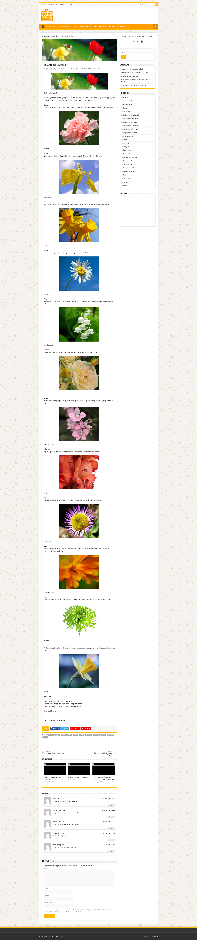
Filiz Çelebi (57, 799)
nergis (97, 735)
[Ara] (156, 4)
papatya (110, 735)
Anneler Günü (127, 101)
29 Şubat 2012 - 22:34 (108, 810)
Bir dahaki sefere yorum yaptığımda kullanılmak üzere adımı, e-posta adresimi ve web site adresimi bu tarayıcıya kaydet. (79, 910)
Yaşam (125, 182)
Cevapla (111, 805)
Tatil (129, 26)
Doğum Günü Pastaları (130, 125)
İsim (46, 889)
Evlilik (125, 140)
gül (81, 735)
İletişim (71, 4)
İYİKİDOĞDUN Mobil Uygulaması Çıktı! (133, 85)
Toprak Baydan (58, 822)
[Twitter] (140, 4)
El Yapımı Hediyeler (129, 136)
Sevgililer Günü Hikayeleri (131, 168)
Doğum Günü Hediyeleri (131, 115)
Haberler (112, 26)
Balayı (125, 108)
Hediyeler (122, 26)
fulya (75, 735)
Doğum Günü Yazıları (85, 68)
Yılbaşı (125, 185)
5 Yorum (98, 68)
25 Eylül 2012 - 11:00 (109, 833)
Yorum (46, 868)
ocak (103, 735)
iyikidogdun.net (50, 68)
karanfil (88, 735)
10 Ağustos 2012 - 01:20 (108, 821)
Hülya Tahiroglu (59, 810)
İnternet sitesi (48, 903)
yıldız (45, 737)
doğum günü (66, 735)
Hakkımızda (62, 4)
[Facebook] (138, 4)
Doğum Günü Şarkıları (130, 129)
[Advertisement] (114, 13)
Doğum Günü (51, 26)
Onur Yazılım (154, 936)
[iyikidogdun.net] (47, 14)
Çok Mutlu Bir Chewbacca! (78, 777)
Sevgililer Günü (84, 26)
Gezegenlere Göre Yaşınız (55, 752)
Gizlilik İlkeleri (52, 4)
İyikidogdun (45, 36)
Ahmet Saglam (58, 845)
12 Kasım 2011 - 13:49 (108, 798)
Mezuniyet (126, 154)
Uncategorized (128, 178)
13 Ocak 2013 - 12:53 (109, 844)
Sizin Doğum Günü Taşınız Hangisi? (103, 753)
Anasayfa (43, 4)
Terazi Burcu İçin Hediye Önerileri (132, 69)
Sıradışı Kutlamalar (129, 171)
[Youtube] (143, 4)
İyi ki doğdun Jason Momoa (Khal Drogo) (134, 72)
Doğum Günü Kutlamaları (131, 118)
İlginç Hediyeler (128, 150)
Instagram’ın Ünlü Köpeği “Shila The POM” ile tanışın (103, 778)
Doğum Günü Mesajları (130, 122)
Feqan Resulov (58, 833)
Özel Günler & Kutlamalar (68, 26)
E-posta (47, 896)
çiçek (57, 735)
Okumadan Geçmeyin (99, 26)
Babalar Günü (127, 104)
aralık (51, 735)
